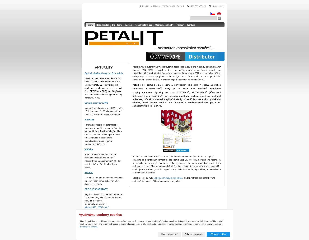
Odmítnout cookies (194, 234)
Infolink (128, 25)
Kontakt (191, 25)
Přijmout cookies (218, 234)
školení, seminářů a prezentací (168, 178)
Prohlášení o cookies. (88, 227)
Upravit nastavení (169, 234)
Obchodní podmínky (164, 25)
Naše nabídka (102, 25)
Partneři (180, 25)
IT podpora (117, 25)
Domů (90, 25)
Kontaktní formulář (143, 25)
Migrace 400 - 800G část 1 (96, 207)
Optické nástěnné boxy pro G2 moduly (103, 73)
